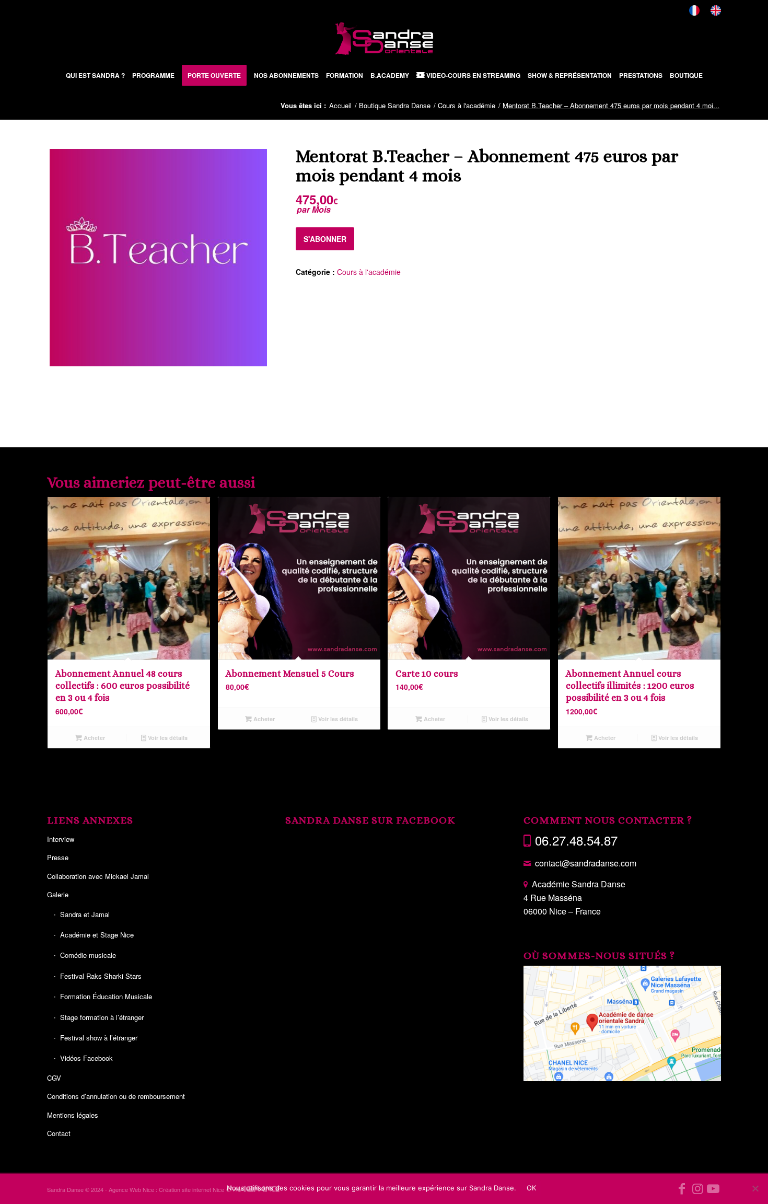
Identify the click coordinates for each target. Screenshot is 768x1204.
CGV (54, 1078)
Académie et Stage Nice (97, 935)
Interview (60, 839)
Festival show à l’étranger (98, 1038)
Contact (59, 1133)
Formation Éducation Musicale (106, 996)
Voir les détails (167, 738)
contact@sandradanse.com (585, 863)
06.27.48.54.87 (576, 840)
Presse (57, 857)
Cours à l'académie (369, 272)
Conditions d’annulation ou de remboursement (116, 1096)
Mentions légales (72, 1115)
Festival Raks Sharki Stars (101, 976)
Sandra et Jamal (85, 914)
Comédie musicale (88, 955)
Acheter (93, 738)
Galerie (57, 894)
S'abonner (325, 239)
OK (532, 1188)
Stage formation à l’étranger (102, 1017)
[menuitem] (694, 10)
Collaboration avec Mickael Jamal (98, 876)
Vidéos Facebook (86, 1058)
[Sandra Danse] (384, 38)
